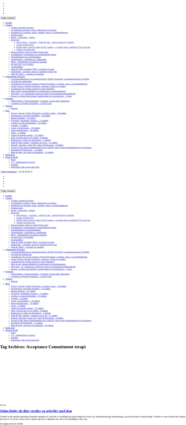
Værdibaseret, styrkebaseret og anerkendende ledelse (33, 54)
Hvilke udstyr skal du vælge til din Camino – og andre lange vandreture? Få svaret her (53, 47)
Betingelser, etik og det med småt (25, 167)
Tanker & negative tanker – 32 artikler (27, 135)
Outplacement (17, 35)
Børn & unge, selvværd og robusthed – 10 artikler (32, 152)
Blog (7, 111)
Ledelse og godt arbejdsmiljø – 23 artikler (29, 123)
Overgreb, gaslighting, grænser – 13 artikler (29, 120)
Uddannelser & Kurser (15, 76)
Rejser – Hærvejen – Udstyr (23, 37)
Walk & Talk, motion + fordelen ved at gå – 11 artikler (34, 142)
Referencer (10, 155)
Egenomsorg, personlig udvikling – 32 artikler (30, 116)
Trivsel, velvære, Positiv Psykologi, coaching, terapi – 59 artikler (38, 113)
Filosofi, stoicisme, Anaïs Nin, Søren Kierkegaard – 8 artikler (37, 145)
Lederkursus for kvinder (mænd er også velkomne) (32, 89)
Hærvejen (15, 40)
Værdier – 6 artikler (19, 125)
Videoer (8, 106)
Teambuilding (17, 67)
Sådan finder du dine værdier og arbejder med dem (36, 411)
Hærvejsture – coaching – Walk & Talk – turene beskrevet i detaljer (45, 42)
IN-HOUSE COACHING (22, 64)
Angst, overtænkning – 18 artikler (25, 128)
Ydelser (8, 25)
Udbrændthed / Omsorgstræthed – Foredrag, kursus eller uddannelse (40, 101)
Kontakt (14, 165)
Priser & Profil (11, 157)
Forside (8, 23)
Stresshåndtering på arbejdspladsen (26, 57)
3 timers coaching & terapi (22, 28)
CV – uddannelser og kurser (23, 162)
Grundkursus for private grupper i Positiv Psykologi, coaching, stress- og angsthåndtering (49, 84)
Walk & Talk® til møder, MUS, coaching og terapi (32, 69)
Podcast (14, 108)
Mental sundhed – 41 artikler (23, 118)
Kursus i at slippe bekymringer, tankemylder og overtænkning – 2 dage (41, 96)
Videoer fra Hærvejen (25, 50)
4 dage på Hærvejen (25, 45)
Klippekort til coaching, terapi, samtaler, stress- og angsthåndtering (39, 32)
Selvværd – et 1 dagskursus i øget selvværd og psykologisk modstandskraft (43, 94)
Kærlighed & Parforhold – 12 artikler (27, 150)
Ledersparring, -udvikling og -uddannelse (28, 59)
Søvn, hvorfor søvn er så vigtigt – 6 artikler (29, 138)
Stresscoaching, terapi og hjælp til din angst (29, 52)
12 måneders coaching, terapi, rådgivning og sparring (34, 30)
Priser (13, 160)
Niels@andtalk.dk (9, 172)
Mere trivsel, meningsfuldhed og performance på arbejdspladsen (38, 91)
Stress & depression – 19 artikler (25, 130)
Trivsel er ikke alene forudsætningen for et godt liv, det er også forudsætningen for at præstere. (51, 147)
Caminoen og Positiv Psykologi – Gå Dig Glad (31, 103)
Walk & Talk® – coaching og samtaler (27, 74)
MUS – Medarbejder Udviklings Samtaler (29, 62)
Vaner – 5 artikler (18, 133)
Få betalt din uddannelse (21, 81)
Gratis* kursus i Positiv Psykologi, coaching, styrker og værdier (38, 86)
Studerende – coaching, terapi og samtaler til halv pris (34, 72)
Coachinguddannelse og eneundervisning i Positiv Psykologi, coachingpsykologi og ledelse (50, 79)
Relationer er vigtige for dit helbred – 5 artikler (31, 140)
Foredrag (9, 98)
